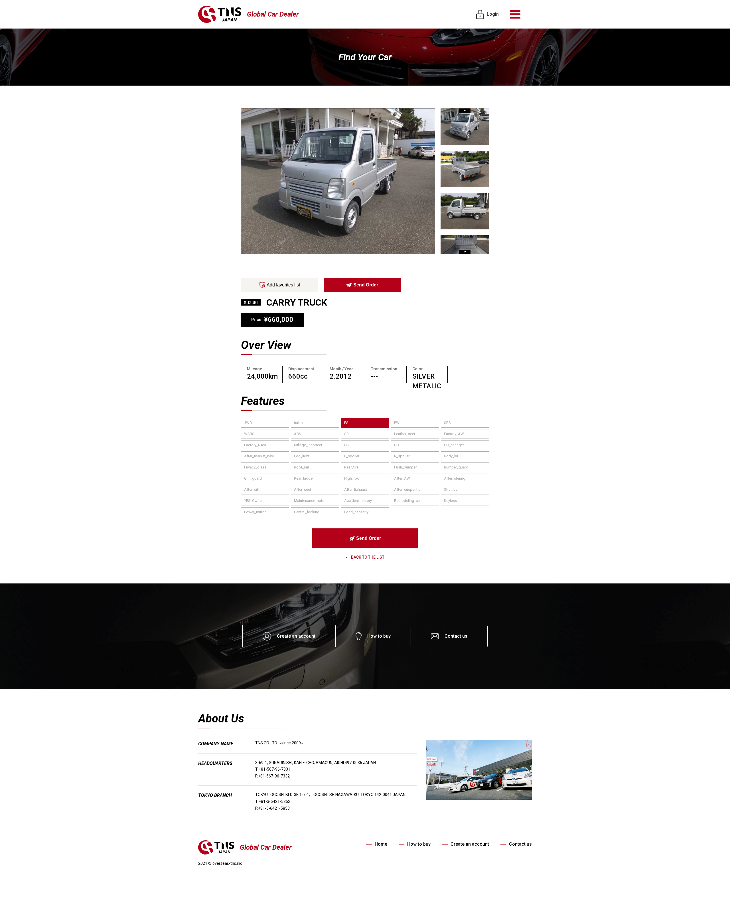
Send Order (365, 284)
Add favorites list (283, 284)
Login (493, 14)
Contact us (456, 636)
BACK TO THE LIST (367, 557)
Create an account (296, 636)
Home (381, 844)
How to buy (379, 636)
